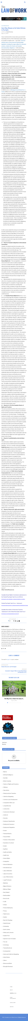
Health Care (6, 855)
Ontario (5, 904)
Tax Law (5, 941)
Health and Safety (7, 852)
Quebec (5, 917)
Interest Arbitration (7, 864)
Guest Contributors (13, 993)
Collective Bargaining (8, 796)
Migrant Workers (7, 886)
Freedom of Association (9, 839)
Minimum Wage (7, 889)
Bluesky (4, 744)
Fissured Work (6, 836)
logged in (9, 659)
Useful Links (13, 1002)
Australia (5, 778)
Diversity (5, 818)
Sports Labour (6, 929)
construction (6, 808)
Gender (5, 846)
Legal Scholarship (13, 998)
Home (11, 986)
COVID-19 (5, 815)
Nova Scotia (6, 898)
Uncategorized (6, 951)
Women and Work (7, 963)
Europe (5, 830)
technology (6, 944)
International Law (7, 867)
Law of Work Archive (8, 876)
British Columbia (7, 781)
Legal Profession (7, 880)
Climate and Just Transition (9, 793)
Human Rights (6, 858)
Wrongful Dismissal (7, 966)
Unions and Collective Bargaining (11, 954)
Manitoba (5, 883)
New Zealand (6, 892)
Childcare (5, 787)
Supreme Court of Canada (9, 938)
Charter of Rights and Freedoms (11, 784)
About (11, 989)
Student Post (6, 935)
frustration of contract (8, 842)
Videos (5, 960)
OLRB (4, 901)
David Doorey (9, 31)
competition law (7, 805)
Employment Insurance (8, 824)
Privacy (5, 910)
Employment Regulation (9, 827)
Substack (4, 742)
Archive (11, 1006)
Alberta (5, 771)
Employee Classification (9, 821)
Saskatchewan (6, 923)
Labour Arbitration (7, 870)
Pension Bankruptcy (8, 907)
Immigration (6, 861)
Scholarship (6, 926)
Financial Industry (7, 833)
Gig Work (5, 849)
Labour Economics (7, 873)
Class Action (6, 790)
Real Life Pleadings (7, 920)
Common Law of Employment (10, 799)
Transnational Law (7, 948)
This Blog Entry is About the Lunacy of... (14, 698)
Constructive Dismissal (8, 812)
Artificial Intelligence (8, 774)
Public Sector (6, 914)
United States (6, 957)
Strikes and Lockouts (8, 932)
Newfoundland (6, 895)
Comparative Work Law (9, 802)
